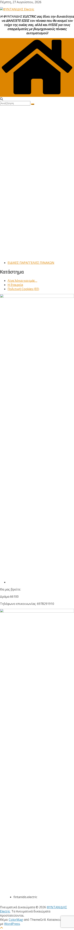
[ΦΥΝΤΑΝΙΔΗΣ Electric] (37, 95)
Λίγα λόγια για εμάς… (22, 281)
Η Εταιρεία (15, 285)
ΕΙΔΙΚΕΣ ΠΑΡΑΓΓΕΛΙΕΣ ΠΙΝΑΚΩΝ (31, 263)
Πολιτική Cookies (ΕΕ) (23, 289)
